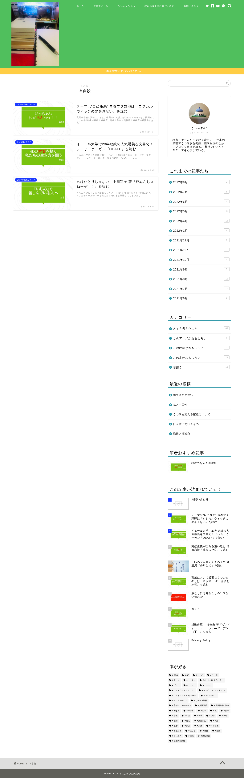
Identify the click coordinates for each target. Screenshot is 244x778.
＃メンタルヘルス (179, 700)
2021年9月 (200, 269)
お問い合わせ (191, 6)
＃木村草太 (213, 726)
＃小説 (212, 716)
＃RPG (175, 675)
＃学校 (174, 716)
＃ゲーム (175, 685)
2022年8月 (200, 182)
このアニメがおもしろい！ (200, 338)
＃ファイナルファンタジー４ (184, 695)
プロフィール (100, 6)
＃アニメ (175, 680)
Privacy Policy (126, 6)
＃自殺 (191, 736)
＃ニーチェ (207, 685)
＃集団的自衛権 (178, 741)
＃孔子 (226, 711)
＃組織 (217, 731)
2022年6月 (200, 201)
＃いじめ (199, 675)
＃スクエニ (191, 685)
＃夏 (215, 711)
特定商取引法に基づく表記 (159, 6)
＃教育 (187, 726)
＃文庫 (199, 726)
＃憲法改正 (201, 721)
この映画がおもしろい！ (200, 347)
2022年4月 (200, 221)
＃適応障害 (205, 736)
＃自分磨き (176, 736)
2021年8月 (200, 279)
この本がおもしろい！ (200, 357)
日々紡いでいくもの (186, 424)
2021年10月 (200, 259)
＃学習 (187, 716)
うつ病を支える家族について (191, 414)
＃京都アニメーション (181, 706)
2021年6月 (200, 298)
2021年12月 (200, 240)
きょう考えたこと (200, 328)
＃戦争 (215, 721)
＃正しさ (192, 731)
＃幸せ (224, 716)
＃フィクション (210, 695)
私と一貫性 (180, 404)
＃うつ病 (214, 675)
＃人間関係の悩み (221, 706)
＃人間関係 (202, 706)
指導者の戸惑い (183, 395)
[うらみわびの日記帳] (35, 64)
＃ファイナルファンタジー (183, 690)
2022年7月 (200, 192)
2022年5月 (200, 211)
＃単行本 (190, 711)
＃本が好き (176, 731)
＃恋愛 (174, 721)
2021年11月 (200, 250)
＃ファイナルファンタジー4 (213, 690)
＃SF (187, 675)
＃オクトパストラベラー (212, 680)
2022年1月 (200, 230)
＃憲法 (187, 721)
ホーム (80, 6)
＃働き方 (175, 711)
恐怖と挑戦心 (181, 433)
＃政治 (174, 726)
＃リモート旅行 (200, 700)
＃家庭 (199, 716)
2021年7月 (200, 288)
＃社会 (205, 731)
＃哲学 (203, 711)
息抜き (200, 367)
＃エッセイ (191, 680)
